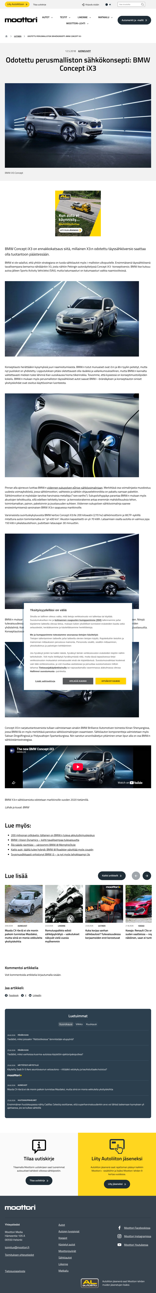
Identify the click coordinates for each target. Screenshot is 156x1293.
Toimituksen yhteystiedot (19, 1255)
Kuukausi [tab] (91, 1024)
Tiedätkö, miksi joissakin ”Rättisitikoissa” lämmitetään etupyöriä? (40, 1039)
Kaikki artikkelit (110, 875)
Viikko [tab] (79, 1024)
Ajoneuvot (84, 51)
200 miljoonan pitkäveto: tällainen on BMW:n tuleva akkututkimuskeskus (53, 835)
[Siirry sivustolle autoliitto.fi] (90, 1283)
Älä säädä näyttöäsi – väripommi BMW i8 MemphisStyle (43, 845)
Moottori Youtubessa (136, 1245)
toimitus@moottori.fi (17, 1247)
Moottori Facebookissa (137, 1228)
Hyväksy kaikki (111, 681)
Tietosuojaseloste (15, 1271)
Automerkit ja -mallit (133, 20)
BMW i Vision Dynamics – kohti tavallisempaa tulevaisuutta (45, 840)
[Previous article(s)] (136, 876)
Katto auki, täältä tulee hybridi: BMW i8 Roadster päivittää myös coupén (52, 849)
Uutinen (17, 36)
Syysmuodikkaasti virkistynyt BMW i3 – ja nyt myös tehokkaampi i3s (50, 854)
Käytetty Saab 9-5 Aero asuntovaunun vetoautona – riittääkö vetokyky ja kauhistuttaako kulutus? (57, 1069)
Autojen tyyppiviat (68, 1231)
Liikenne (61, 925)
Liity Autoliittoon (15, 4)
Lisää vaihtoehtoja (45, 681)
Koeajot (62, 1238)
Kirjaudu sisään (92, 4)
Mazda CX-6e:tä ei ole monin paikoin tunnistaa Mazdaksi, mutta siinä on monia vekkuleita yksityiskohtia (60, 1089)
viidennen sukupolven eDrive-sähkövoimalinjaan (75, 488)
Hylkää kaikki (78, 681)
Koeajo (141, 925)
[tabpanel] (78, 1071)
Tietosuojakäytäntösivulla (53, 667)
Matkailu (63, 1271)
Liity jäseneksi (115, 1184)
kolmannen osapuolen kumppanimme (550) (78, 620)
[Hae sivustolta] (142, 4)
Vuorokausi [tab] (65, 1024)
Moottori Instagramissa (137, 1236)
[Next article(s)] (147, 876)
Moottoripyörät (67, 1251)
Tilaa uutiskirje (39, 4)
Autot (61, 1225)
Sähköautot (65, 1258)
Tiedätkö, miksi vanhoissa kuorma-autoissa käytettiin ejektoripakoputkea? (45, 1054)
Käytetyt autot (66, 1244)
